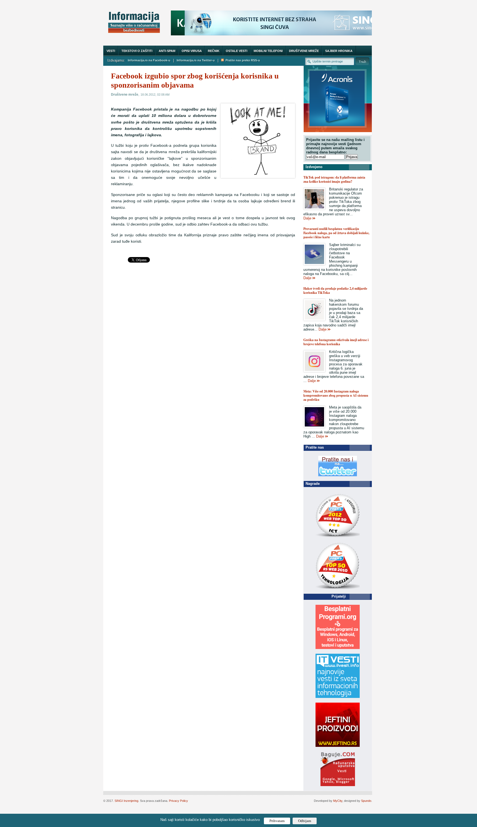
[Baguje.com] (337, 785)
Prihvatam (277, 821)
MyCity (337, 800)
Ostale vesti (236, 51)
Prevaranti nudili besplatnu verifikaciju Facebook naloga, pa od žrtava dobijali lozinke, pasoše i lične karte (336, 232)
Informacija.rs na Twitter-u (196, 60)
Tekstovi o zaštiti (136, 51)
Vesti (111, 51)
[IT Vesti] (338, 697)
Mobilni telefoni (268, 51)
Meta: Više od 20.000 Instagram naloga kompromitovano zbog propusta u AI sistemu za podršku (335, 395)
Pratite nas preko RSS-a (242, 60)
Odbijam (304, 821)
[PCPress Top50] (338, 537)
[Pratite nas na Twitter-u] (337, 475)
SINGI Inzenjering (126, 800)
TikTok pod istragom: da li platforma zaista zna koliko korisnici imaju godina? (334, 179)
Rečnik (213, 51)
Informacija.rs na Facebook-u (149, 60)
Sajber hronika (339, 51)
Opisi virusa (192, 51)
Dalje (307, 218)
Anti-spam (167, 51)
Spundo (366, 800)
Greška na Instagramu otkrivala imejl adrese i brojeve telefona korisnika (336, 341)
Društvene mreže (304, 51)
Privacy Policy (178, 800)
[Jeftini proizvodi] (338, 746)
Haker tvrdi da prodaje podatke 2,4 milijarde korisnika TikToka (335, 290)
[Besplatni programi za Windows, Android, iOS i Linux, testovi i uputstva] (338, 648)
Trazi (362, 61)
